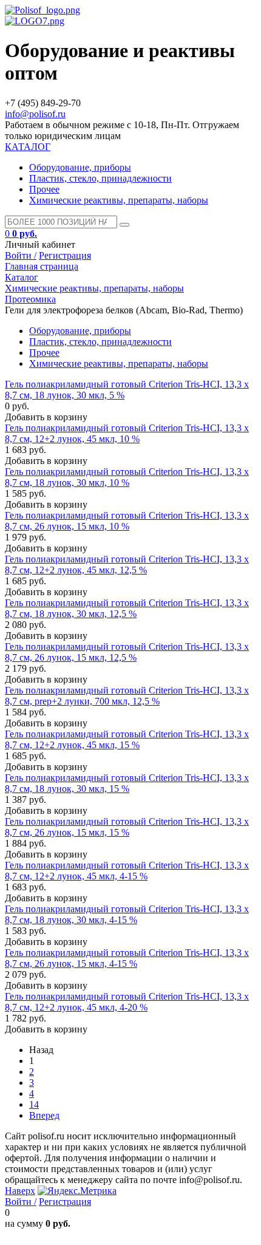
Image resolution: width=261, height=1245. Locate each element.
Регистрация (65, 255)
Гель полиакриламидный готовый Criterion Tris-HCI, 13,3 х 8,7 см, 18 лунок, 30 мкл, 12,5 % (127, 608)
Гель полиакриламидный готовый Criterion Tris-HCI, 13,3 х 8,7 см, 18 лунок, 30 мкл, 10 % (127, 477)
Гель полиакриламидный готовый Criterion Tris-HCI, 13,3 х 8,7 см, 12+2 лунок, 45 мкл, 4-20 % (127, 1001)
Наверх (20, 1190)
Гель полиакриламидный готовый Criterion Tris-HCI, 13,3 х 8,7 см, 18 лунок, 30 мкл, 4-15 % (127, 914)
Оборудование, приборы (80, 167)
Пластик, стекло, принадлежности (100, 178)
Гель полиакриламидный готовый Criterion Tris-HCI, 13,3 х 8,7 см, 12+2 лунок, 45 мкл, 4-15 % (127, 870)
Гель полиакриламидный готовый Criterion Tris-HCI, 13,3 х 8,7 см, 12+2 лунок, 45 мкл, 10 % (127, 433)
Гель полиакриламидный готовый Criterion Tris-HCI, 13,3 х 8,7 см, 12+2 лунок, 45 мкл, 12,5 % (127, 564)
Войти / (20, 255)
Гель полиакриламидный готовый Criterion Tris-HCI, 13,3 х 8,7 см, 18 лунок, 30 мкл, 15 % (127, 783)
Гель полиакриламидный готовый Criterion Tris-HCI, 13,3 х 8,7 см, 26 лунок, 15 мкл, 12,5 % (127, 652)
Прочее (44, 189)
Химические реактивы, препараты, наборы (118, 200)
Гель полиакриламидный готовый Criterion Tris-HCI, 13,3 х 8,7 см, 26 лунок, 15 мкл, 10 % (127, 520)
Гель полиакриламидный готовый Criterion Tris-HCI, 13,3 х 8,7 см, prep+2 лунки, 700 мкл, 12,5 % (127, 695)
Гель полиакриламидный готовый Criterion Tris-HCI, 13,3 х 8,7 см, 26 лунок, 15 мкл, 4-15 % (127, 958)
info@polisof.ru (35, 114)
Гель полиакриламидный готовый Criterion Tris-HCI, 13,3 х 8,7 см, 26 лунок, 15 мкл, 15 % (127, 826)
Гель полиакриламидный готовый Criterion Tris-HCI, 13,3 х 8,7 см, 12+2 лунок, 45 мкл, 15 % (127, 739)
